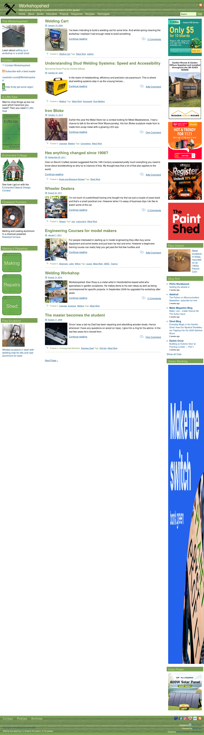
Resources (77, 14)
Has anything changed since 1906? (76, 152)
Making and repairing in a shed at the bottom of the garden (49, 10)
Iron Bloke (54, 110)
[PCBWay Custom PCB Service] (185, 55)
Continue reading (78, 39)
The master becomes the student (75, 315)
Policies (22, 718)
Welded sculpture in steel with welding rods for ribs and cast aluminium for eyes (18, 352)
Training (114, 263)
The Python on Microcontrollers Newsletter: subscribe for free (184, 299)
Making (12, 262)
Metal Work (81, 54)
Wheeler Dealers (59, 188)
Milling (77, 263)
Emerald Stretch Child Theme (189, 731)
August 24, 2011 (55, 193)
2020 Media (196, 725)
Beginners (63, 263)
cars (73, 221)
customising (81, 221)
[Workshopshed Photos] (195, 719)
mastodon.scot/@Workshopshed (18, 79)
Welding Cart (57, 21)
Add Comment (153, 86)
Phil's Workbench (179, 284)
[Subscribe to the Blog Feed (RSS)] (201, 6)
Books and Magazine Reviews (72, 179)
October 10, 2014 (55, 115)
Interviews (51, 14)
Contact (8, 718)
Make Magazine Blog (181, 307)
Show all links (174, 354)
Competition (86, 143)
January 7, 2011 (55, 235)
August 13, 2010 (55, 277)
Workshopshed (34, 5)
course (89, 263)
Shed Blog (175, 321)
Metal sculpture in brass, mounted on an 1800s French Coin (197, 261)
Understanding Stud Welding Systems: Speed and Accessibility (102, 63)
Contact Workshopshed (17, 65)
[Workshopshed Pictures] (185, 719)
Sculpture (72, 305)
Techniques (103, 14)
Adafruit (173, 294)
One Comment (153, 132)
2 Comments (154, 39)
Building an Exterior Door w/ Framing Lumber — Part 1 (182, 345)
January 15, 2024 (55, 25)
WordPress (197, 728)
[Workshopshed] (10, 14)
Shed (11, 305)
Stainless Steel (87, 348)
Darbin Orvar (176, 340)
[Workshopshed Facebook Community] (180, 719)
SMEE (107, 263)
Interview (63, 143)
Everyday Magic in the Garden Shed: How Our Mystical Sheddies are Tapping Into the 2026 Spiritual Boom (185, 329)
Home (22, 14)
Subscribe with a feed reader (20, 71)
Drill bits (103, 348)
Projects (64, 14)
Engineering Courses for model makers (80, 230)
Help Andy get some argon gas (17, 88)
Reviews (90, 14)
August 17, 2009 (55, 319)
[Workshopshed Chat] (176, 719)
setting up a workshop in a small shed (15, 51)
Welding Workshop (62, 273)
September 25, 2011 (57, 157)
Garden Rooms (179, 62)
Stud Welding (99, 101)
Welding (62, 101)
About (31, 14)
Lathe (71, 263)
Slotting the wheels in (179, 286)
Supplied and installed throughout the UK (186, 66)
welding (90, 54)
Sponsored (87, 101)
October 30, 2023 (55, 72)
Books (40, 14)
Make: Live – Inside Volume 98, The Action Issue (184, 312)
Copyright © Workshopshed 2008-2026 (19, 727)
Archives (36, 718)
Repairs (62, 221)
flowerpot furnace (11, 237)
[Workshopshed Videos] (190, 719)
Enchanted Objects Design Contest (16, 189)
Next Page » (51, 360)
